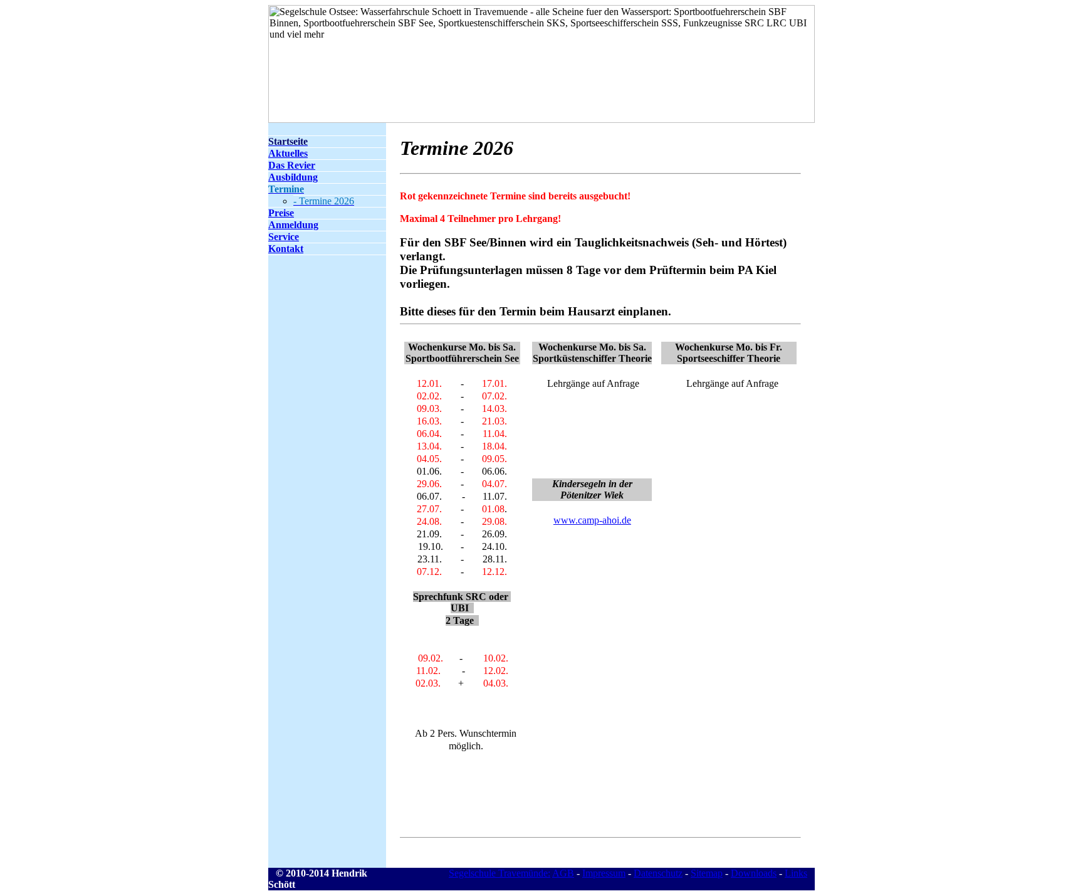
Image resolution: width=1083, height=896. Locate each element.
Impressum (603, 873)
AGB (563, 873)
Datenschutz (658, 873)
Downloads (754, 873)
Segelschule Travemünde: (499, 873)
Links (796, 873)
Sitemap (707, 873)
